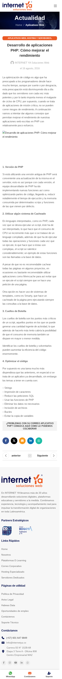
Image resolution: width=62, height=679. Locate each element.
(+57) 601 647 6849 (16, 637)
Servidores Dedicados (12, 577)
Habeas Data (8, 605)
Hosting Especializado (12, 571)
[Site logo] (17, 5)
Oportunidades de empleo (15, 611)
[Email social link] (22, 440)
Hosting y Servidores (39, 38)
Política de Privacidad (12, 594)
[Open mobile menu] (55, 6)
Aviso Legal (7, 599)
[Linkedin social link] (30, 440)
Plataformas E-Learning (13, 560)
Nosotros (6, 554)
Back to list (30, 455)
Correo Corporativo (11, 566)
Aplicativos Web (34, 25)
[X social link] (14, 440)
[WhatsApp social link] (39, 440)
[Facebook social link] (5, 440)
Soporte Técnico (10, 622)
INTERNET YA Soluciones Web (32, 62)
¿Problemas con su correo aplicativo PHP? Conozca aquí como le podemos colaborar (30, 426)
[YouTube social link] (15, 662)
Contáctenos (8, 616)
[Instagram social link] (9, 662)
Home (19, 25)
